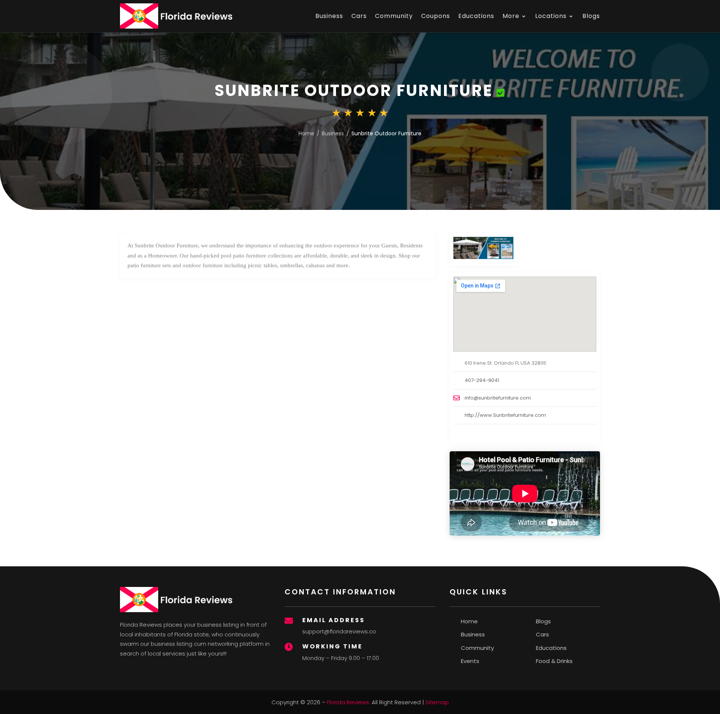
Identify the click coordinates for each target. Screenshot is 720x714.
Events (470, 661)
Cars (359, 16)
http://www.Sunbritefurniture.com (505, 415)
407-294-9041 (482, 380)
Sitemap (437, 702)
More (510, 16)
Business (329, 16)
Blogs (591, 16)
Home (306, 133)
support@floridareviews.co (339, 631)
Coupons (435, 16)
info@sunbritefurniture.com (498, 397)
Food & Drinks (554, 661)
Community (394, 16)
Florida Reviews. (348, 702)
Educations (476, 16)
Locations (551, 16)
